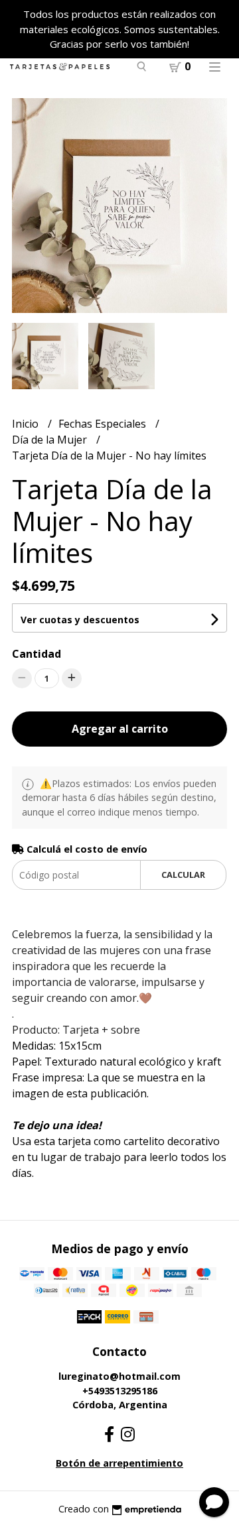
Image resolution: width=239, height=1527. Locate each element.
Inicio (26, 423)
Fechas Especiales (103, 423)
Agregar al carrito (120, 728)
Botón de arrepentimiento (119, 1463)
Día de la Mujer (51, 439)
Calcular (183, 875)
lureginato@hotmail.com (119, 1376)
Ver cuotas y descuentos (80, 619)
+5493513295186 (119, 1390)
